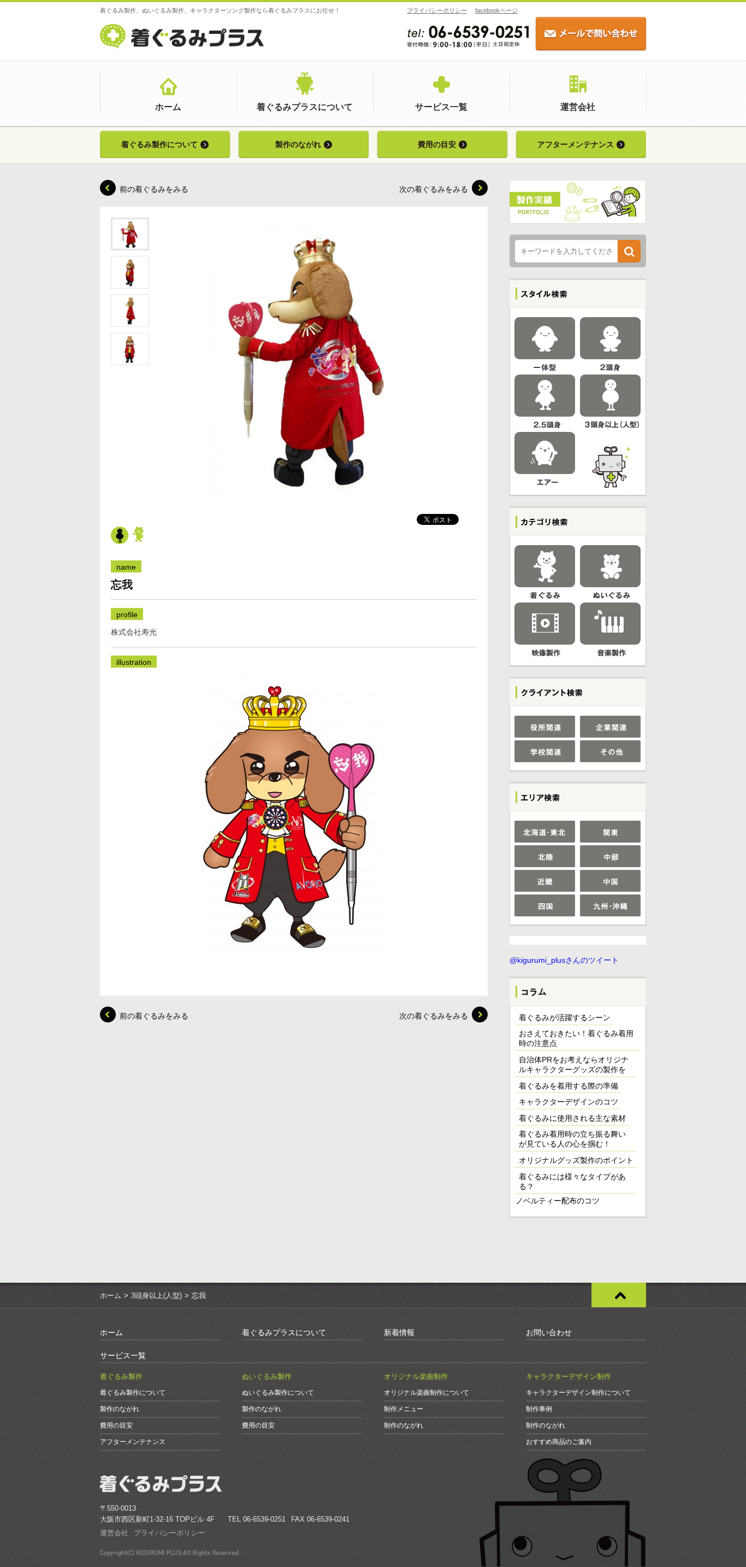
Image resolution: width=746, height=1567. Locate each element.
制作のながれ (403, 1425)
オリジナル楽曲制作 (416, 1376)
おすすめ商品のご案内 (558, 1442)
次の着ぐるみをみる (433, 189)
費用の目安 (437, 144)
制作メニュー (403, 1409)
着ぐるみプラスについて (305, 107)
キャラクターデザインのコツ (568, 1101)
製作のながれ (298, 144)
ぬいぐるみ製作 (267, 1376)
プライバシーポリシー (437, 10)
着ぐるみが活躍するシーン (565, 1017)
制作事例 (539, 1409)
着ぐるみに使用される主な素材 (572, 1118)
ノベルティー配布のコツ (558, 1200)
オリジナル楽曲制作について (426, 1392)
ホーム (168, 107)
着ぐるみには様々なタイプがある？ (572, 1181)
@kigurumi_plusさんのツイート (564, 960)
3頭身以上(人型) (156, 1295)
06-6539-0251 (264, 1519)
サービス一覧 (441, 107)
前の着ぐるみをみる (154, 189)
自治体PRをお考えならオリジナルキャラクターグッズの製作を (574, 1064)
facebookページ (496, 10)
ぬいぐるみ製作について (278, 1392)
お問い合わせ (549, 1332)
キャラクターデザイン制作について (578, 1392)
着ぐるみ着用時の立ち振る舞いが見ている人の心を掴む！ (572, 1139)
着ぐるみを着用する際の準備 (568, 1085)
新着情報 (399, 1332)
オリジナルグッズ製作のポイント (576, 1160)
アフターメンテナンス (575, 144)
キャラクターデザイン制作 (568, 1376)
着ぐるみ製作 (121, 1376)
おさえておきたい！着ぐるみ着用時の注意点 (576, 1038)
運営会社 (577, 107)
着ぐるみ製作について (159, 144)
